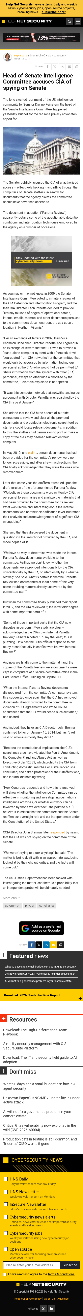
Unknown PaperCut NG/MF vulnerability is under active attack (40, 973)
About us (49, 1298)
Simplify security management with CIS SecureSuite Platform (34, 1046)
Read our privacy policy (28, 1298)
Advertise (62, 1298)
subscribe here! (54, 12)
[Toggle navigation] (78, 21)
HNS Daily (19, 1179)
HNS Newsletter (24, 1191)
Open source (21, 1249)
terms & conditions (61, 1274)
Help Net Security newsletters (29, 4)
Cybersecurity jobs (26, 1233)
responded (57, 832)
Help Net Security (59, 1291)
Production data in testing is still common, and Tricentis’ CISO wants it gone (40, 1141)
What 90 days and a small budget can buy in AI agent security (40, 966)
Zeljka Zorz (20, 55)
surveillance (46, 905)
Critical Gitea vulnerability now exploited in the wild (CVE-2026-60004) (39, 1127)
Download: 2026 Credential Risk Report (32, 995)
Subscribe (70, 1265)
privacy (29, 905)
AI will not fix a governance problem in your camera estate (38, 981)
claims (32, 453)
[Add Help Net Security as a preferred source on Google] (76, 66)
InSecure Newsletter (28, 1204)
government (12, 905)
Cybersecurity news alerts (32, 1217)
